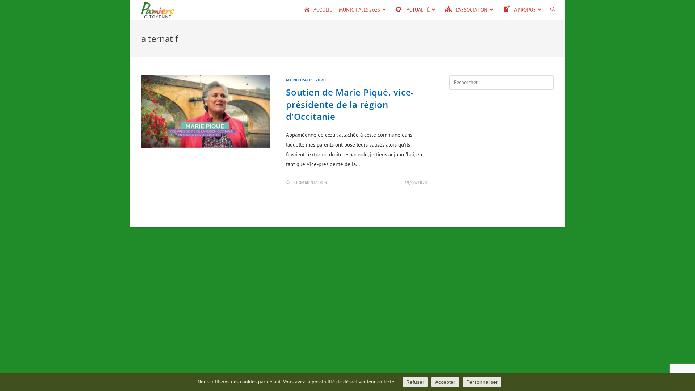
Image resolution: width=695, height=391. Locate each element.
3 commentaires (309, 182)
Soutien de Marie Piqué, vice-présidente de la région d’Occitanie (350, 104)
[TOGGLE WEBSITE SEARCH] (553, 10)
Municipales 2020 (306, 80)
